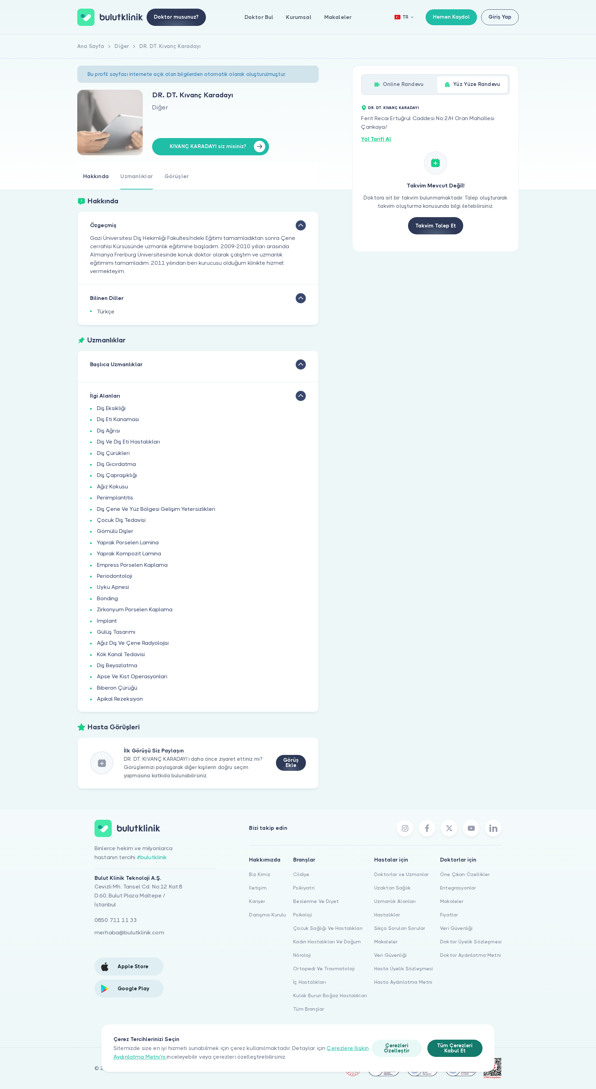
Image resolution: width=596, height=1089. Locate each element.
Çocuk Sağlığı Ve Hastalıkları (327, 928)
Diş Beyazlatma (117, 665)
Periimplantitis (115, 497)
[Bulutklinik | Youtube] (471, 828)
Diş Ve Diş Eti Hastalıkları (128, 441)
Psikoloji (302, 914)
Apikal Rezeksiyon (120, 699)
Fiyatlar (449, 914)
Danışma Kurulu (267, 914)
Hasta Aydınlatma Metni (403, 982)
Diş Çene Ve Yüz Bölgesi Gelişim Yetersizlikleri (156, 509)
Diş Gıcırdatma (116, 464)
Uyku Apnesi (113, 587)
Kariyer (257, 901)
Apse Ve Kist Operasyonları (132, 676)
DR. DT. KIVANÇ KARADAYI (393, 108)
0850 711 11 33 (116, 920)
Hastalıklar (387, 914)
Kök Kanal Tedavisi (121, 654)
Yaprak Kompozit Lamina (129, 553)
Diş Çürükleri (113, 453)
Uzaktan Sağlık (392, 888)
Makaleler (337, 17)
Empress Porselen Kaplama (132, 565)
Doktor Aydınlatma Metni (470, 955)
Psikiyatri (304, 888)
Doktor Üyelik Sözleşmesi (470, 941)
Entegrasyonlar (458, 888)
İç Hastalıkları (309, 982)
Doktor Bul (259, 17)
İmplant (107, 621)
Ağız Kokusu (112, 486)
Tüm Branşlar (308, 1009)
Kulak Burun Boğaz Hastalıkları (330, 995)
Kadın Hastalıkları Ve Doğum (327, 941)
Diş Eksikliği (111, 408)
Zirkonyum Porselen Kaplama (134, 609)
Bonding (107, 598)
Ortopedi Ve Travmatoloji (324, 968)
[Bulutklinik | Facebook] (427, 828)
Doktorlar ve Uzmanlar (401, 874)
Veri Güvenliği (390, 955)
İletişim (257, 888)
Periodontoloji (114, 576)
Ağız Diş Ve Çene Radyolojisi (133, 643)
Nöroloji (302, 955)
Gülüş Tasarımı (116, 632)
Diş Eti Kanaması (118, 419)
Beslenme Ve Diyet (316, 901)
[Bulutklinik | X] (449, 828)
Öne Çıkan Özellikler (465, 874)
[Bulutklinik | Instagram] (405, 828)
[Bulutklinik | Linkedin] (493, 828)
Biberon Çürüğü (117, 687)
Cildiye (301, 874)
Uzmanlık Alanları (395, 901)
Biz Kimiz (259, 874)
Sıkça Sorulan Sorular (399, 928)
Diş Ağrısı (108, 430)
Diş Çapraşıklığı (117, 475)
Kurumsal (298, 17)
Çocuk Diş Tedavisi (121, 520)
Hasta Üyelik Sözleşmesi (403, 968)
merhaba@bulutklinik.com (129, 932)
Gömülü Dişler (115, 531)
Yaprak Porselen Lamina (128, 542)
